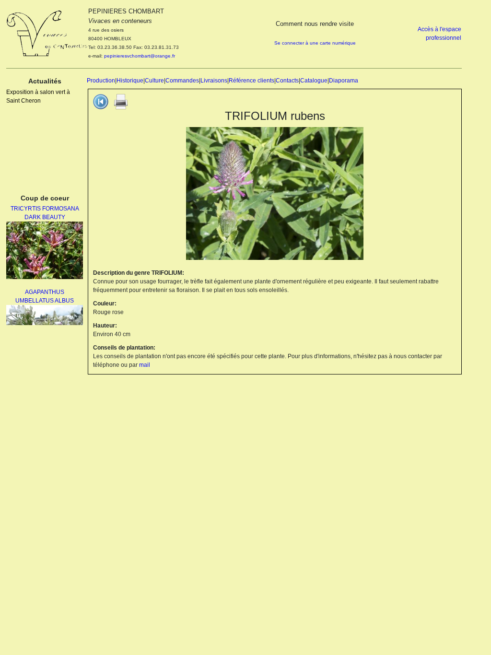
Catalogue (313, 80)
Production (101, 80)
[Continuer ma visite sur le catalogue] (100, 101)
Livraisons (213, 80)
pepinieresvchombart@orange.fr (139, 55)
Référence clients (251, 80)
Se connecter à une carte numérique (315, 43)
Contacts (287, 80)
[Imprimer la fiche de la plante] (121, 101)
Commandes (182, 80)
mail (144, 365)
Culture (154, 80)
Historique (130, 80)
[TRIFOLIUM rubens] (274, 193)
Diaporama (343, 80)
